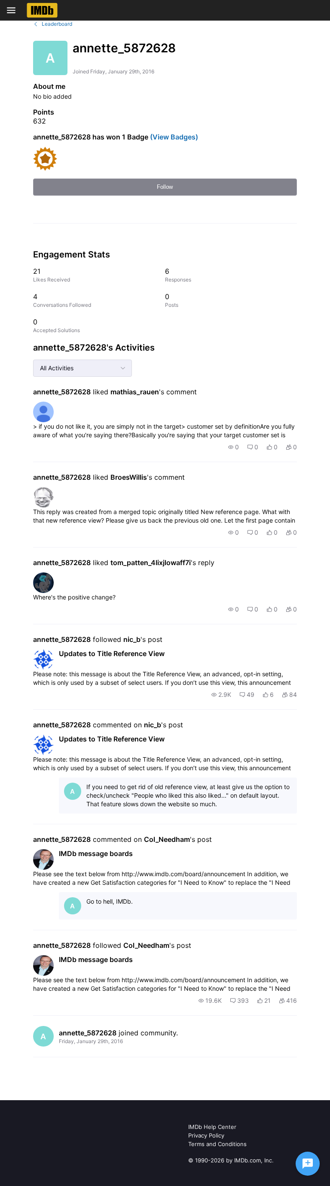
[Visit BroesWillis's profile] (43, 497)
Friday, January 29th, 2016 (91, 1041)
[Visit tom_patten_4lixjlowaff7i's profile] (43, 582)
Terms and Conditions (217, 1144)
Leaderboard (57, 24)
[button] (233, 447)
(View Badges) (173, 137)
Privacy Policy (206, 1135)
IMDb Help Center (212, 1126)
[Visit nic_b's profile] (43, 659)
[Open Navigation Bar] (14, 10)
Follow (165, 187)
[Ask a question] (308, 1164)
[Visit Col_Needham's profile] (43, 859)
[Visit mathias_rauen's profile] (43, 412)
